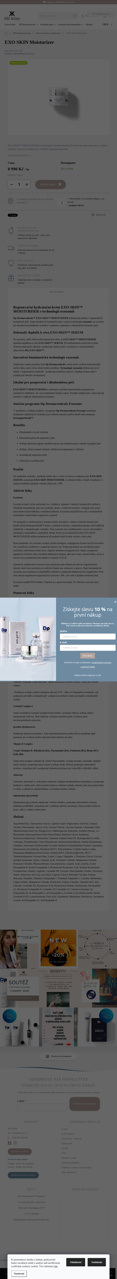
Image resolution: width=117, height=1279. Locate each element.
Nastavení (19, 1273)
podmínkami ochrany (101, 662)
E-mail (63, 642)
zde (55, 1266)
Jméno (63, 631)
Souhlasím (96, 1262)
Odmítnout (75, 1262)
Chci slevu (87, 655)
